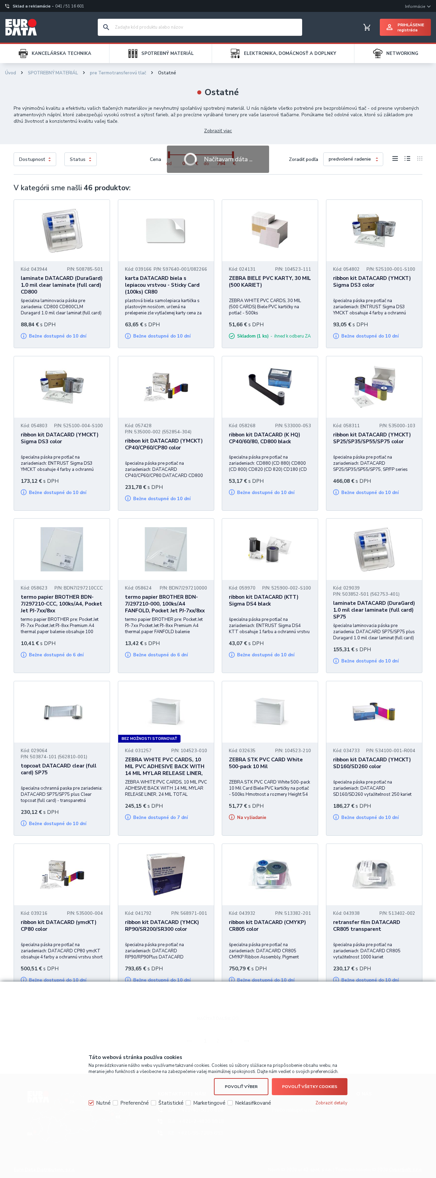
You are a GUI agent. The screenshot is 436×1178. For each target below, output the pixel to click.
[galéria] (418, 159)
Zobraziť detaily (331, 1103)
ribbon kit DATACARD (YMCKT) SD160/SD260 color (372, 763)
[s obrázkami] (407, 159)
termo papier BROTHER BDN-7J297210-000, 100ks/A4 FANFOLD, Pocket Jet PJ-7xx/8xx (165, 604)
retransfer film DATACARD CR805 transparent (366, 926)
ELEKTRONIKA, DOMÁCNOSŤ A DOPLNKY (290, 53)
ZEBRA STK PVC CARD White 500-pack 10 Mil (266, 763)
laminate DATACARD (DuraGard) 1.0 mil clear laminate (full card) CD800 (62, 285)
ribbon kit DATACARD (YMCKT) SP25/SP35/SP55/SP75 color (372, 438)
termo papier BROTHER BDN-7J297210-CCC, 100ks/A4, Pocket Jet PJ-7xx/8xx (61, 604)
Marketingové (209, 1103)
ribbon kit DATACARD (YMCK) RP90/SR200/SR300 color (162, 926)
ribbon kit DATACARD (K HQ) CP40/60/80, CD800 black (264, 438)
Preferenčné (134, 1103)
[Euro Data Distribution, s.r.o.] (21, 27)
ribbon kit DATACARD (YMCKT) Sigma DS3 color (372, 281)
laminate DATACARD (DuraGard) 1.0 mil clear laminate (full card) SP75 (374, 610)
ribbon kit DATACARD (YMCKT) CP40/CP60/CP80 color (164, 444)
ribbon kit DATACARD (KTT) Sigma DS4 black (263, 600)
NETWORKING (402, 53)
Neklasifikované (253, 1103)
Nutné (103, 1103)
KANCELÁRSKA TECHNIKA (61, 53)
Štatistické (171, 1103)
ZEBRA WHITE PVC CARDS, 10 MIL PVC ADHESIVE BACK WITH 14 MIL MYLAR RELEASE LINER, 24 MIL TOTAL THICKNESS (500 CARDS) (164, 773)
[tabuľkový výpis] (395, 159)
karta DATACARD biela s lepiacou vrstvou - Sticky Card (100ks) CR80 (162, 285)
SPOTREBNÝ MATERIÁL (167, 53)
